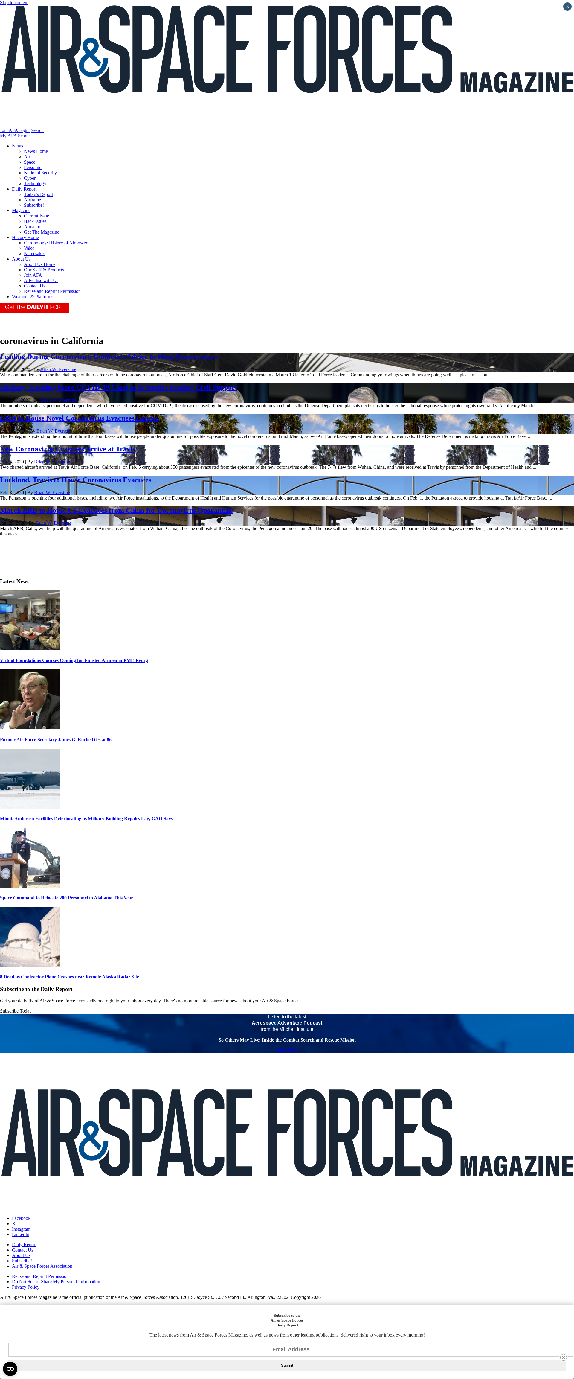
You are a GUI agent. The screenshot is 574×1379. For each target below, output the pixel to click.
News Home (36, 151)
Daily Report (24, 188)
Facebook (21, 1218)
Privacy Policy (25, 1287)
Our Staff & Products (44, 269)
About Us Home (39, 264)
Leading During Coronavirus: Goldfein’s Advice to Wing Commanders (108, 356)
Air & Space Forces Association (42, 1266)
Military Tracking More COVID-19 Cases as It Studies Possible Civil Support (118, 387)
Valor (29, 248)
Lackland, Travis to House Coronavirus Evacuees (75, 480)
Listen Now (287, 1050)
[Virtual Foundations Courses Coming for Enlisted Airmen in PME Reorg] (30, 648)
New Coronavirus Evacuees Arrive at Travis (67, 449)
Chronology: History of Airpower (55, 242)
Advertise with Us (41, 280)
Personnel (33, 167)
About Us (21, 258)
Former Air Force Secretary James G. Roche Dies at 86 (56, 739)
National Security (40, 172)
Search (37, 130)
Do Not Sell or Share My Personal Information (56, 1281)
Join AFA (9, 130)
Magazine (21, 210)
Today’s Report (38, 194)
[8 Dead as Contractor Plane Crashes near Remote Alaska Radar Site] (30, 965)
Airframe (32, 199)
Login (24, 130)
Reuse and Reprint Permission (52, 291)
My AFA (8, 135)
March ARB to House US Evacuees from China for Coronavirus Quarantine (116, 510)
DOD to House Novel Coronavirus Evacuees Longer (79, 418)
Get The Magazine (41, 232)
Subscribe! (34, 205)
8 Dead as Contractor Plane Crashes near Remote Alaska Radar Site (69, 976)
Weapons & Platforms (32, 296)
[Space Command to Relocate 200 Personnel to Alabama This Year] (30, 885)
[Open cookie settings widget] (10, 1369)
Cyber (30, 178)
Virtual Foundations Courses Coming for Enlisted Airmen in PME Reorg (74, 660)
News (17, 145)
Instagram (21, 1229)
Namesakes (34, 253)
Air (27, 156)
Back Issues (35, 221)
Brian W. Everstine (58, 369)
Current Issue (36, 215)
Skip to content (14, 2)
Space (29, 162)
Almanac (32, 226)
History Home (25, 237)
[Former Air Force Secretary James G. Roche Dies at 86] (30, 727)
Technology (35, 183)
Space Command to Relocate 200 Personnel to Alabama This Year (66, 897)
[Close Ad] (564, 1357)
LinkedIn (20, 1234)
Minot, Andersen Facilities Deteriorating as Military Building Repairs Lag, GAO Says (86, 818)
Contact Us (34, 285)
